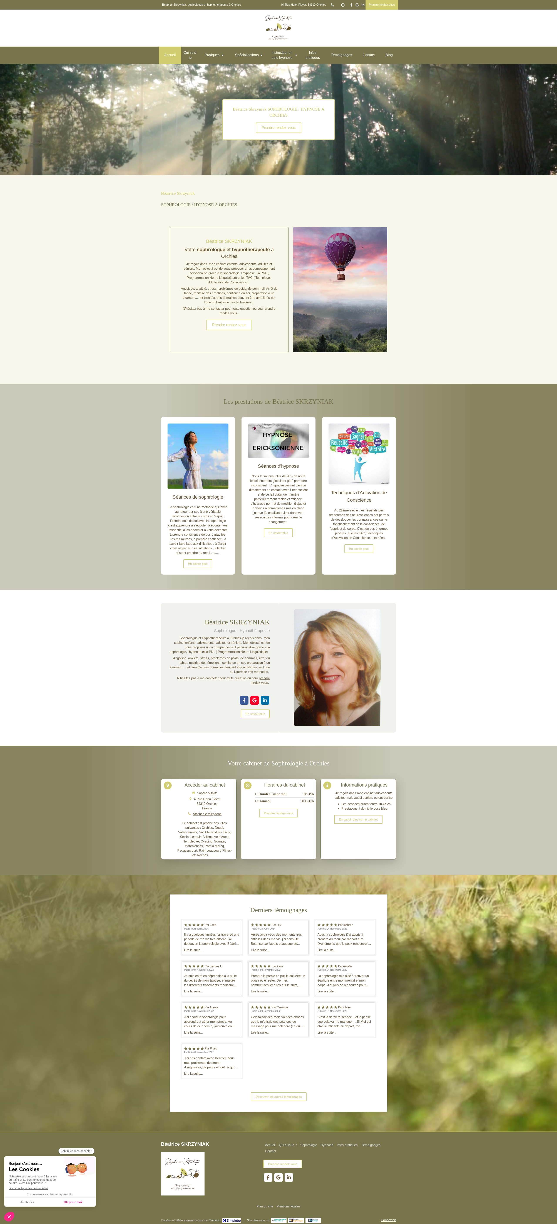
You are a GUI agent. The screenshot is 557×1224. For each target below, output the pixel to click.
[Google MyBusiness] (357, 5)
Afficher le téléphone (207, 814)
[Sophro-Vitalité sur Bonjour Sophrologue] (296, 1220)
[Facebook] (351, 5)
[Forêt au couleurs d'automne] (340, 289)
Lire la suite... (193, 950)
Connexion (388, 1220)
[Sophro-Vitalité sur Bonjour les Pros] (313, 1220)
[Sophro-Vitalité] (278, 43)
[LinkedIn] (363, 5)
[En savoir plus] (198, 456)
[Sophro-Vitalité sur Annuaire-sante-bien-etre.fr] (279, 1220)
